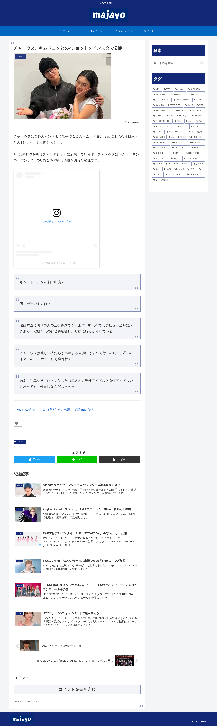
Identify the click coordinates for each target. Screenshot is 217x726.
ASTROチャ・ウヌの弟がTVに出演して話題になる (56, 409)
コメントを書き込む (77, 689)
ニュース (21, 442)
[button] (202, 63)
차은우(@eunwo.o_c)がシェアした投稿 (56, 262)
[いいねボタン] (16, 423)
